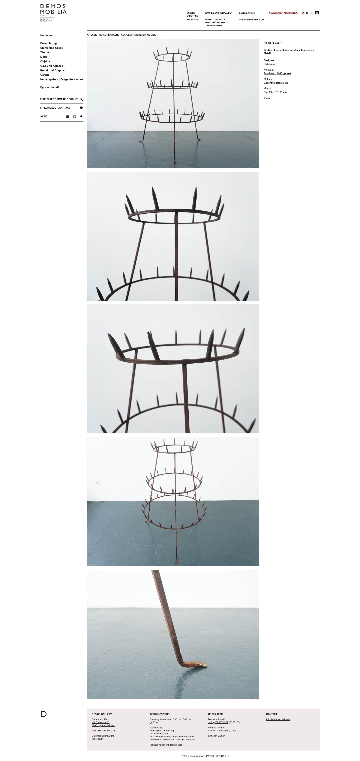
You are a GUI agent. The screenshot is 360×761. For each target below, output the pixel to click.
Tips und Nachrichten (251, 20)
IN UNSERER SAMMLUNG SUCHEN (59, 99)
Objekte (45, 61)
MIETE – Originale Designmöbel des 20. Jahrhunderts (217, 23)
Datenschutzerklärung (103, 736)
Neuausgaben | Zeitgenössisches (61, 79)
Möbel (44, 56)
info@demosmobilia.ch (278, 719)
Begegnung (193, 20)
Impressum (97, 739)
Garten (44, 74)
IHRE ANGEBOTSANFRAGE (55, 108)
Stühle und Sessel (52, 47)
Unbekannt (270, 64)
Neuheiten (46, 35)
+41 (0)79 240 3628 (218, 730)
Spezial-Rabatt (49, 87)
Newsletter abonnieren (283, 13)
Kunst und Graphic (52, 70)
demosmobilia (197, 756)
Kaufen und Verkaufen (218, 13)
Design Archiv (247, 13)
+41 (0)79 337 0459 (218, 722)
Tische (44, 52)
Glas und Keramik (51, 65)
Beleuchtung (48, 43)
